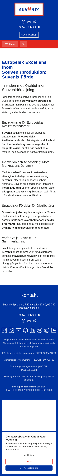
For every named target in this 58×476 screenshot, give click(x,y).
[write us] (23, 21)
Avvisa (29, 461)
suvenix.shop (29, 34)
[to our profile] (4, 330)
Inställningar (29, 455)
